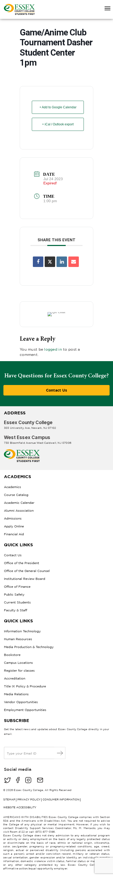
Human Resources (18, 639)
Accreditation (14, 678)
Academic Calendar (19, 502)
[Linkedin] (61, 261)
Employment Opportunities (25, 710)
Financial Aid (14, 534)
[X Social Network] (50, 261)
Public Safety (14, 594)
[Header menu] (105, 9)
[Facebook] (18, 780)
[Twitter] (7, 780)
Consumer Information (61, 799)
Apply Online (14, 526)
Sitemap (9, 799)
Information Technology (22, 631)
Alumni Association (19, 510)
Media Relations (16, 694)
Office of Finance (17, 586)
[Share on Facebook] (38, 261)
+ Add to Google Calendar (57, 107)
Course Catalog (16, 494)
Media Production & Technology (29, 647)
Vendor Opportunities (21, 702)
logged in (53, 349)
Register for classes (19, 670)
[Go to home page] (22, 451)
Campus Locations (18, 662)
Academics (12, 487)
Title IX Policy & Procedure (25, 686)
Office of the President (21, 563)
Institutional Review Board (24, 578)
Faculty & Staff (15, 610)
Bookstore (12, 654)
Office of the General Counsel (27, 571)
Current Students (17, 602)
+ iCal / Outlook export (58, 124)
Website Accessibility (19, 807)
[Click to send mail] (40, 780)
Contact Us (56, 390)
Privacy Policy (28, 799)
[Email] (73, 261)
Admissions (13, 518)
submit (60, 753)
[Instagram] (28, 780)
